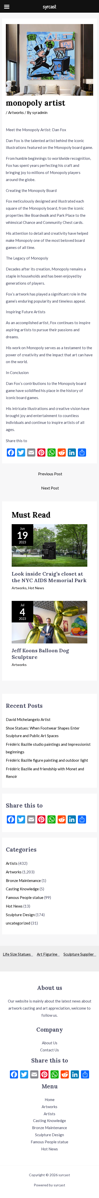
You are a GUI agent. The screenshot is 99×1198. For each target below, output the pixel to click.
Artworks (16, 112)
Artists (12, 863)
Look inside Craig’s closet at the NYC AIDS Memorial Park (49, 577)
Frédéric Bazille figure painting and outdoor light (47, 760)
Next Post (50, 487)
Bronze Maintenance (23, 880)
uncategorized (18, 923)
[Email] (34, 1074)
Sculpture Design (20, 914)
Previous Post (50, 473)
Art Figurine (48, 954)
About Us (49, 1042)
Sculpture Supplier (79, 954)
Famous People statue (24, 897)
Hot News (36, 588)
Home (50, 1099)
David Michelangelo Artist (28, 719)
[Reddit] (65, 1074)
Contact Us (49, 1050)
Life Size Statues (18, 954)
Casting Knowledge (22, 889)
